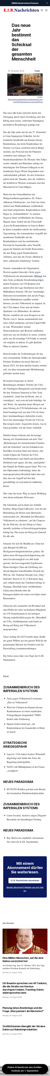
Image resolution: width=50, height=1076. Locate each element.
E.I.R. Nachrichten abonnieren (25, 880)
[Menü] (46, 10)
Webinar (38, 276)
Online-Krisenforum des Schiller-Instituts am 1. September (25, 1069)
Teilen (37, 71)
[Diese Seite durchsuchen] (42, 10)
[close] (47, 3)
